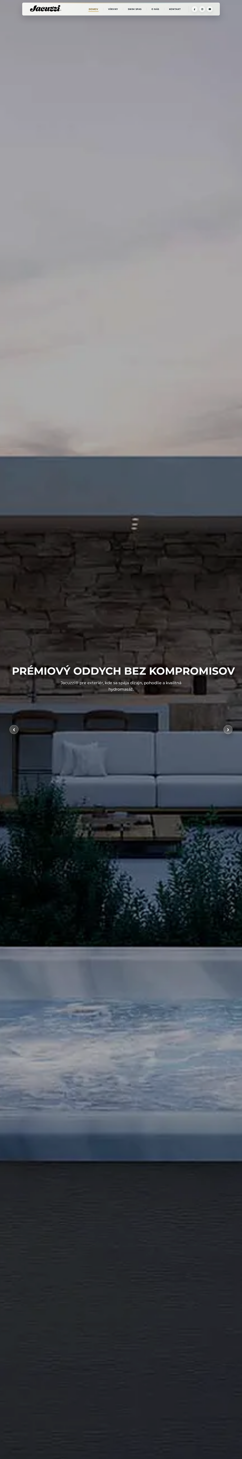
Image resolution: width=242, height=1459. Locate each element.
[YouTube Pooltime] (210, 9)
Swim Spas (135, 9)
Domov (93, 9)
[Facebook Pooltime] (194, 9)
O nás (155, 9)
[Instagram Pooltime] (202, 9)
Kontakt (175, 9)
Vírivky (113, 9)
